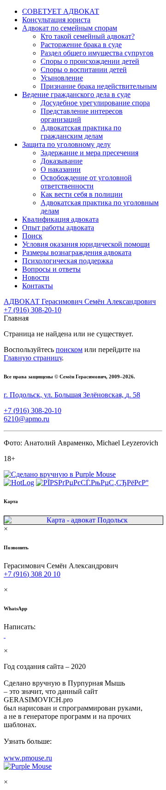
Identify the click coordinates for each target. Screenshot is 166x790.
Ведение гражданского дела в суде (76, 94)
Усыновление (62, 78)
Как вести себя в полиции (82, 194)
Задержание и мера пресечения (89, 153)
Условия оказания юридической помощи (86, 244)
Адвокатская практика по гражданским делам (81, 132)
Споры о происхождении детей (90, 61)
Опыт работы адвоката (58, 227)
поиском (69, 349)
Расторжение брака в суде (81, 45)
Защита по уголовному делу (66, 144)
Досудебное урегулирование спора (95, 103)
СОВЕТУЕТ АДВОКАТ (60, 11)
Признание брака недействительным (99, 86)
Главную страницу (33, 358)
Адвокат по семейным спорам (69, 28)
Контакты (37, 286)
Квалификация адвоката (60, 219)
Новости (35, 277)
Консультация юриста (56, 20)
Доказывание (62, 161)
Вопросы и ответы (51, 269)
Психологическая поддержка (67, 261)
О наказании (61, 169)
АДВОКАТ (80, 301)
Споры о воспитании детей (84, 69)
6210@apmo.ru (26, 419)
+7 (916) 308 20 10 (32, 574)
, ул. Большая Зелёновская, (72, 395)
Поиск (32, 236)
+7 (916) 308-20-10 (32, 310)
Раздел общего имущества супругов (97, 53)
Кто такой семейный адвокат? (88, 36)
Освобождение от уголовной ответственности (86, 182)
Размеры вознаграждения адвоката (76, 252)
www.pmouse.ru (28, 758)
